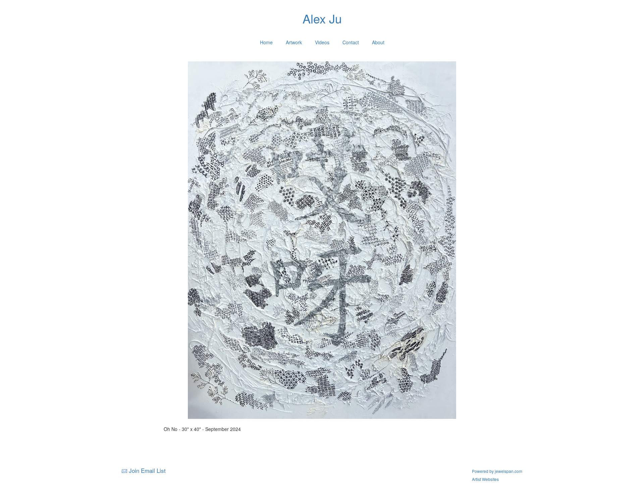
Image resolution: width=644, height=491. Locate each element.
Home (266, 42)
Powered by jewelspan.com (497, 471)
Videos (322, 42)
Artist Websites (485, 479)
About (378, 42)
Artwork (294, 42)
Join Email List (147, 470)
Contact (350, 42)
